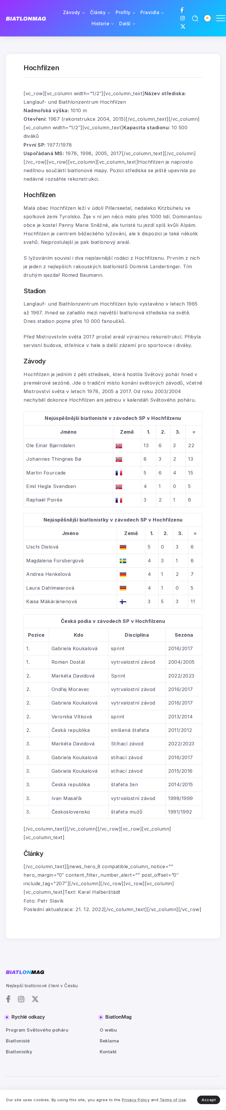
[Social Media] (182, 10)
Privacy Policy (135, 1099)
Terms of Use (173, 1099)
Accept (209, 1099)
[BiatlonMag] (26, 18)
